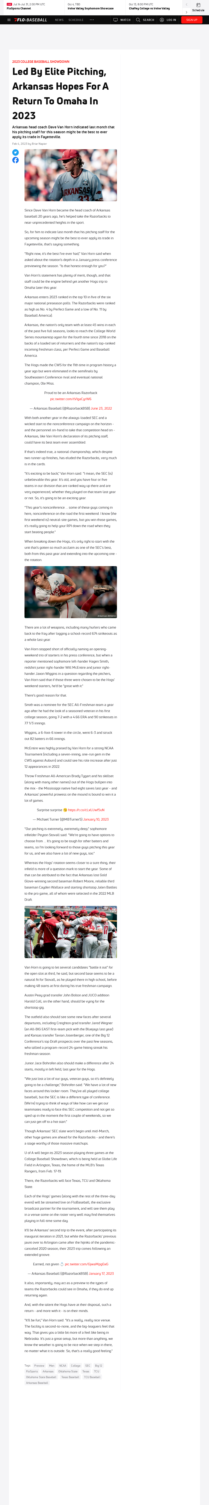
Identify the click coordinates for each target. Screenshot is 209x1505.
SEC (87, 1365)
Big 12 (98, 1365)
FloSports (32, 1371)
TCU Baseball (92, 1377)
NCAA (62, 1365)
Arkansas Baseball (37, 1382)
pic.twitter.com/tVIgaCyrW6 (70, 399)
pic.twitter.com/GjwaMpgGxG (86, 1264)
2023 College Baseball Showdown (40, 62)
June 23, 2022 (101, 408)
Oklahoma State (68, 1371)
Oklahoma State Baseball (41, 1377)
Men (51, 1365)
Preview (39, 1365)
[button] (92, 19)
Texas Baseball (70, 1377)
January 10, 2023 (96, 819)
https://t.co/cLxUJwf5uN (86, 810)
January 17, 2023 (101, 1273)
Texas (85, 1371)
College (75, 1365)
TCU (96, 1371)
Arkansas (48, 1371)
